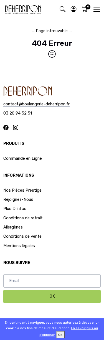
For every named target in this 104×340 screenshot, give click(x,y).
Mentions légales (19, 245)
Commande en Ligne (22, 158)
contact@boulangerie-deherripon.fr (36, 104)
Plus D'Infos (14, 208)
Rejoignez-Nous (18, 199)
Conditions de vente (22, 236)
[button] (73, 9)
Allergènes (13, 227)
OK (52, 296)
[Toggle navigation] (97, 9)
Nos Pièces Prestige (22, 190)
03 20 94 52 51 (17, 113)
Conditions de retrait (23, 217)
